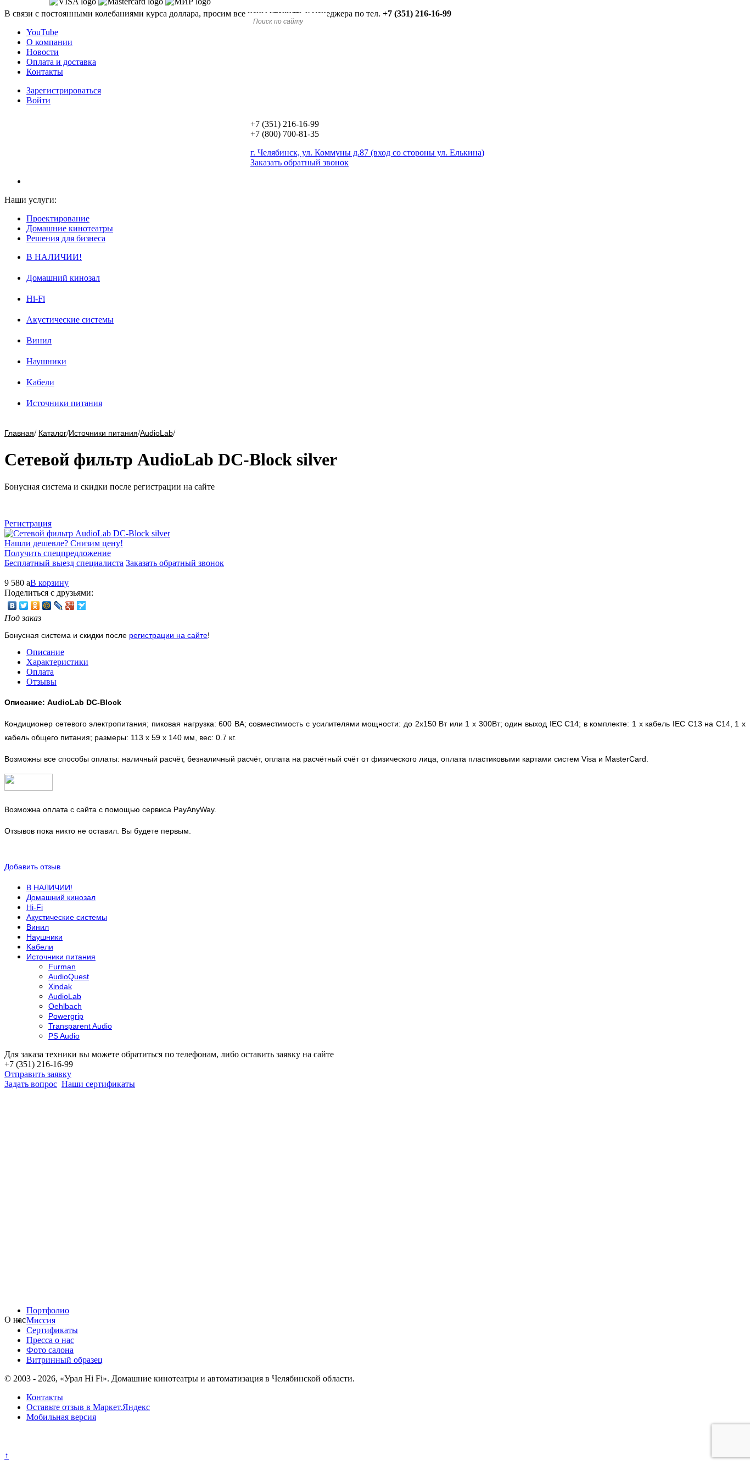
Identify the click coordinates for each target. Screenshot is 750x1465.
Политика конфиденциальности (64, 1445)
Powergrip (65, 1016)
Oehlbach (65, 1006)
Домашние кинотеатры (69, 228)
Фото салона (50, 1350)
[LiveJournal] (58, 605)
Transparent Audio (80, 1026)
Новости (42, 52)
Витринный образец (64, 1359)
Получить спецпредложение (57, 553)
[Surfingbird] (81, 605)
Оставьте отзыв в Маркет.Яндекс (88, 1407)
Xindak (60, 986)
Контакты (44, 71)
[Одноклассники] (35, 605)
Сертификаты (52, 1330)
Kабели (40, 382)
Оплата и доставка (61, 61)
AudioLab (156, 433)
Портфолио (47, 1310)
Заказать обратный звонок (175, 563)
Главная (19, 433)
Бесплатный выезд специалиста (64, 563)
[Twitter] (24, 605)
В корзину (49, 582)
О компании (49, 42)
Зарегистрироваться (63, 90)
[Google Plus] (70, 605)
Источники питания (64, 403)
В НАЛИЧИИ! (54, 257)
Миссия (40, 1320)
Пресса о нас (50, 1340)
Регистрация (28, 523)
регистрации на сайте (168, 635)
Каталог (52, 433)
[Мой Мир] (47, 605)
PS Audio (64, 1035)
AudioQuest (68, 976)
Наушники (46, 361)
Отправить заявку (37, 1074)
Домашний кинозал (63, 277)
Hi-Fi (35, 298)
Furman (62, 966)
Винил (39, 340)
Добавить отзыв (32, 866)
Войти (38, 100)
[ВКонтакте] (12, 605)
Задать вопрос (30, 1084)
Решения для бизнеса (65, 238)
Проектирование (57, 218)
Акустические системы (70, 319)
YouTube (42, 32)
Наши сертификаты (98, 1084)
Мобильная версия (61, 1417)
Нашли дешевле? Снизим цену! (63, 543)
